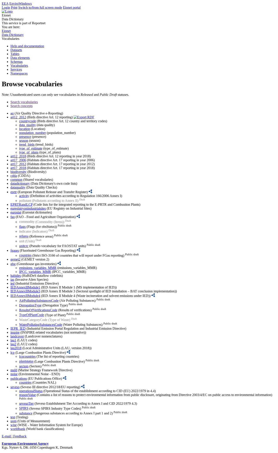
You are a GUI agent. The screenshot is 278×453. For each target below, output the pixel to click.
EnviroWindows (20, 3)
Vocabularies (19, 65)
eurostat (15, 212)
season (23, 140)
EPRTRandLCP (21, 204)
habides (15, 275)
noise (14, 374)
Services (16, 69)
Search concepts (21, 106)
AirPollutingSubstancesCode (39, 300)
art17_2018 (18, 168)
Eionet (6, 31)
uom (13, 421)
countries (25, 255)
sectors (23, 366)
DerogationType (30, 305)
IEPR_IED (18, 328)
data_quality (27, 125)
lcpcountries (27, 356)
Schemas (16, 62)
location (24, 129)
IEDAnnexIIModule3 (25, 291)
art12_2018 (18, 156)
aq (12, 113)
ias (12, 279)
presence (25, 137)
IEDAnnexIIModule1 (25, 287)
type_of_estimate (30, 148)
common (16, 179)
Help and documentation (27, 46)
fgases (14, 250)
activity (24, 196)
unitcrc (23, 246)
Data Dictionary (13, 35)
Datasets (16, 50)
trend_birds (27, 144)
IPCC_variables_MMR (35, 272)
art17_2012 (18, 164)
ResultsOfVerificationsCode (38, 310)
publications (18, 378)
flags (22, 226)
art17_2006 (18, 160)
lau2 (13, 344)
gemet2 (15, 259)
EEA (5, 3)
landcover (17, 336)
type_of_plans (28, 152)
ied (12, 283)
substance (25, 413)
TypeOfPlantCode (31, 315)
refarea (23, 236)
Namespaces (19, 73)
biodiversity (18, 172)
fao (12, 217)
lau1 (13, 340)
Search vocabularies (24, 102)
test (12, 417)
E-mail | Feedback (14, 436)
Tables (14, 54)
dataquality (17, 187)
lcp (12, 352)
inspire (15, 332)
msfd (13, 370)
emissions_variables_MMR (37, 268)
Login (6, 7)
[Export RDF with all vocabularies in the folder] (84, 117)
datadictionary (20, 183)
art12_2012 (18, 117)
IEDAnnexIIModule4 (25, 296)
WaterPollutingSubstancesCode (40, 324)
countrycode (27, 121)
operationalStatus (31, 391)
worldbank (17, 429)
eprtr (13, 192)
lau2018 (16, 348)
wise (13, 425)
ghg (13, 264)
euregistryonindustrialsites (28, 208)
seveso (15, 387)
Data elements (20, 58)
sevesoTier (26, 403)
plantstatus (26, 361)
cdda (13, 176)
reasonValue (27, 395)
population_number (32, 133)
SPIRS (23, 408)
